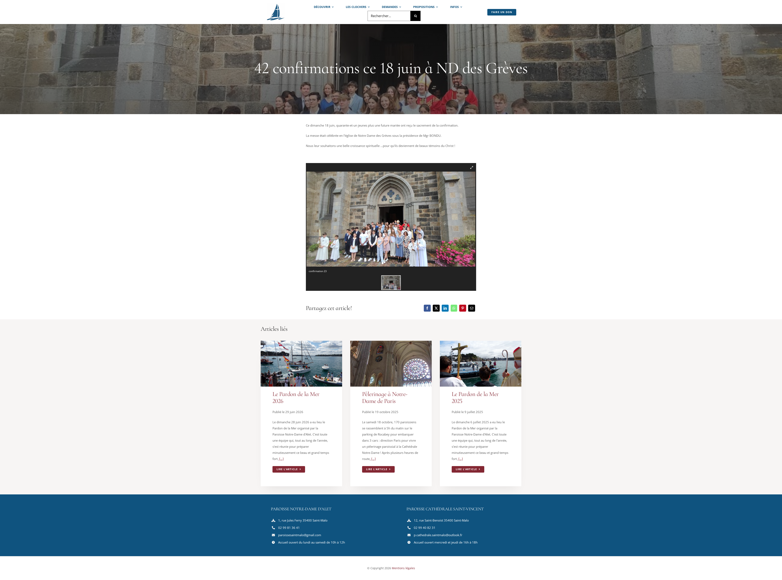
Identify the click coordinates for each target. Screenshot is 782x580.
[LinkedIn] (445, 308)
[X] (436, 308)
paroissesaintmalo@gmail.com (299, 535)
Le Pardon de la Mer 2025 (475, 397)
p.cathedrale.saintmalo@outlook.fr (438, 535)
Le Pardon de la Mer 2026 (296, 397)
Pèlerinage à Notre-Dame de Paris (384, 397)
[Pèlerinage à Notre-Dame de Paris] (391, 344)
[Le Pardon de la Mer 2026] (301, 344)
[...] (281, 459)
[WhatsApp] (454, 308)
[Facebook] (427, 308)
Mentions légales (403, 568)
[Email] (471, 308)
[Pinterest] (462, 308)
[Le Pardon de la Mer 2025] (480, 344)
